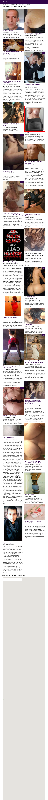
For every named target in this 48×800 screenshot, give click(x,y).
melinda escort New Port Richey (32, 215)
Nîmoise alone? (8, 30)
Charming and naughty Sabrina (34, 34)
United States (14, 4)
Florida (19, 4)
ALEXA (27, 132)
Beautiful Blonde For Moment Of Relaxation (13, 82)
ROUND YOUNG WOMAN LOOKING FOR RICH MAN (33, 461)
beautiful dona (29, 494)
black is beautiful (8, 437)
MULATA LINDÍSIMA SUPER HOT (11, 124)
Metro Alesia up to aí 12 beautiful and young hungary (34, 361)
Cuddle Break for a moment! (33, 521)
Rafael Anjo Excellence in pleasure (32, 85)
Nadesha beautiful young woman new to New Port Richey (13, 214)
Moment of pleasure (9, 415)
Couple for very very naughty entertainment (12, 366)
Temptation (28, 324)
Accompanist (7, 543)
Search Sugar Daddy (9, 262)
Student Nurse (7, 171)
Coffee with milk (30, 296)
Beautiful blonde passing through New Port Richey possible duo (33, 401)
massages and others (10, 317)
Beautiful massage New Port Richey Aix (33, 162)
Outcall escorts (6, 4)
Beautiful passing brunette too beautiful (12, 52)
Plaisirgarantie (29, 252)
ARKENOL (5, 1)
